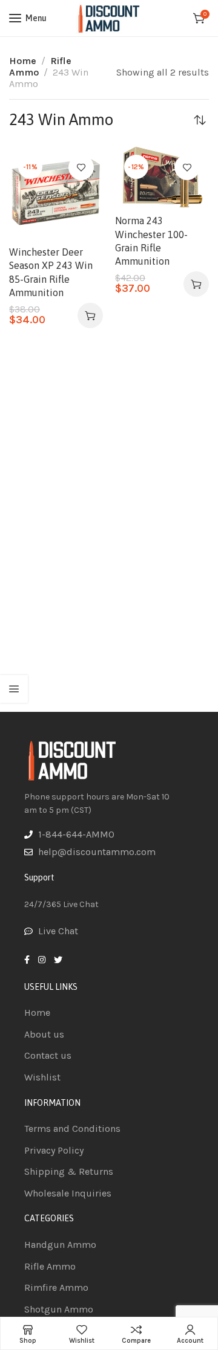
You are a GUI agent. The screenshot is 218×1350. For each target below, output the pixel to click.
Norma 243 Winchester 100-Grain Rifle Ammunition (151, 240)
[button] (90, 315)
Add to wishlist (81, 167)
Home (22, 60)
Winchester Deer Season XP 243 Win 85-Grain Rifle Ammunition (51, 272)
